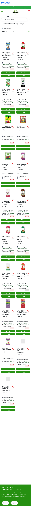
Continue (5, 503)
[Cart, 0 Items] (28, 11)
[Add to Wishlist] (13, 53)
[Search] (26, 19)
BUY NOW (8, 75)
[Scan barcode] (29, 19)
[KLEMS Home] (15, 12)
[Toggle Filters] (29, 31)
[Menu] (2, 12)
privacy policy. (13, 494)
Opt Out (14, 503)
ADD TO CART (8, 72)
